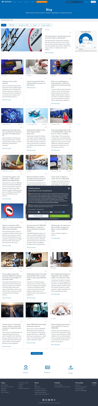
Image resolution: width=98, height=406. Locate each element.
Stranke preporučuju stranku (62, 386)
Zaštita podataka (79, 388)
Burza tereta (4, 385)
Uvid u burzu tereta (40, 388)
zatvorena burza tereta (7, 386)
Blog (36, 385)
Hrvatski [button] (87, 1)
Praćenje (21, 384)
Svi (3, 25)
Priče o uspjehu (58, 385)
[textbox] (74, 2)
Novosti (35, 25)
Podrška (33, 1)
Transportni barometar (41, 390)
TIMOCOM (11, 25)
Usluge (14, 1)
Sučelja (20, 386)
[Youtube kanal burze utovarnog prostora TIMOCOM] (46, 400)
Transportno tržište (23, 25)
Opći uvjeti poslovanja (81, 386)
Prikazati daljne (37, 353)
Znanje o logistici (45, 25)
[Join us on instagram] (54, 400)
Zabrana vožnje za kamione (42, 394)
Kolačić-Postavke (79, 390)
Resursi (20, 1)
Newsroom (37, 386)
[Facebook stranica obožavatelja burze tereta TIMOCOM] (44, 400)
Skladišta (3, 388)
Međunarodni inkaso (24, 388)
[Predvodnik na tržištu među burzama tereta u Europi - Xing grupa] (49, 400)
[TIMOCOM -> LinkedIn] (52, 400)
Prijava (93, 1)
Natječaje (3, 390)
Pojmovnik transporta (40, 392)
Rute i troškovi (5, 392)
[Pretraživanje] (81, 2)
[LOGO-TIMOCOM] (6, 1)
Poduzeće (26, 1)
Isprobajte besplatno (41, 1)
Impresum (78, 385)
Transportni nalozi (23, 382)
